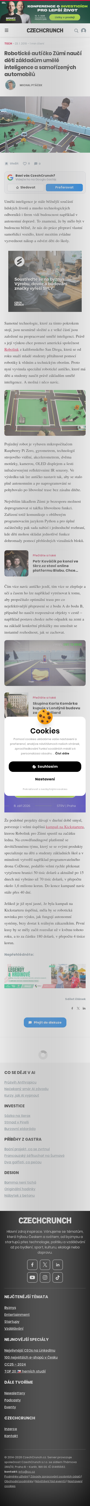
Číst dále (62, 753)
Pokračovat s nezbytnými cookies (45, 789)
